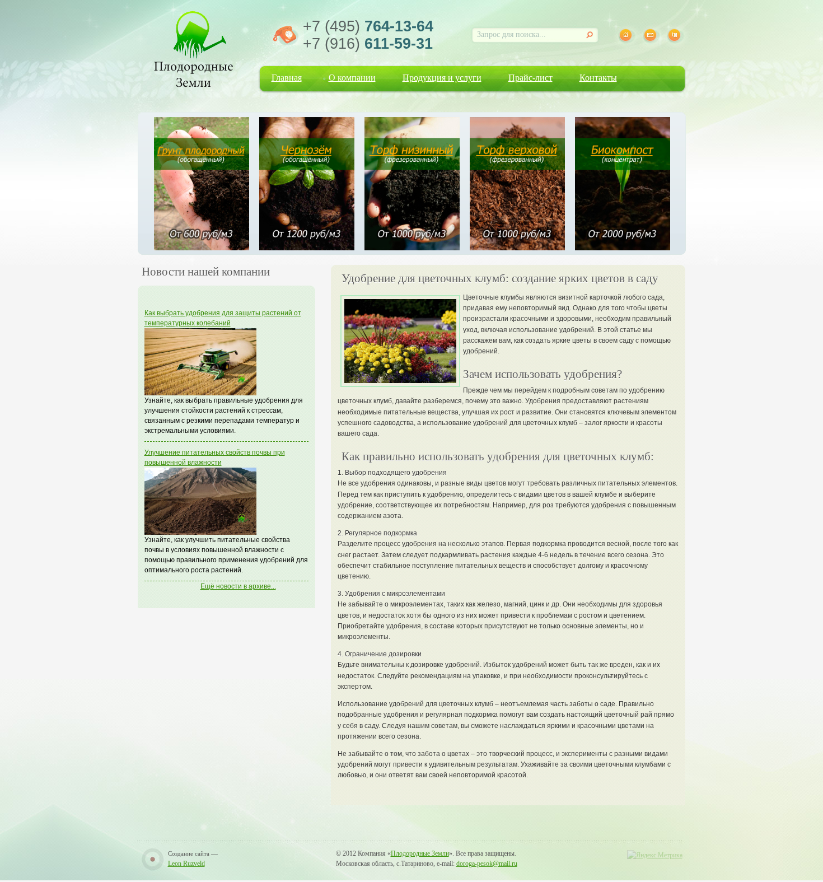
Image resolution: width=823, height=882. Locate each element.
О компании (352, 77)
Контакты (598, 77)
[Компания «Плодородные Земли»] (193, 47)
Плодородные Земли (420, 853)
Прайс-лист (530, 77)
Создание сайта (188, 853)
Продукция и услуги (442, 77)
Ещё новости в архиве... (238, 586)
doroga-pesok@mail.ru (486, 863)
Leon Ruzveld (186, 863)
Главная (287, 77)
